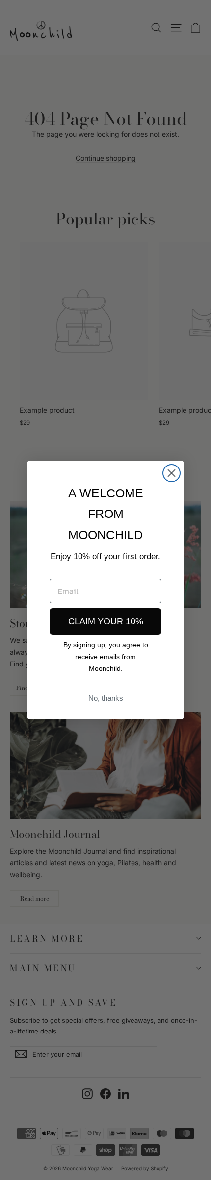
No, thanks (105, 698)
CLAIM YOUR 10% (105, 621)
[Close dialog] (171, 473)
